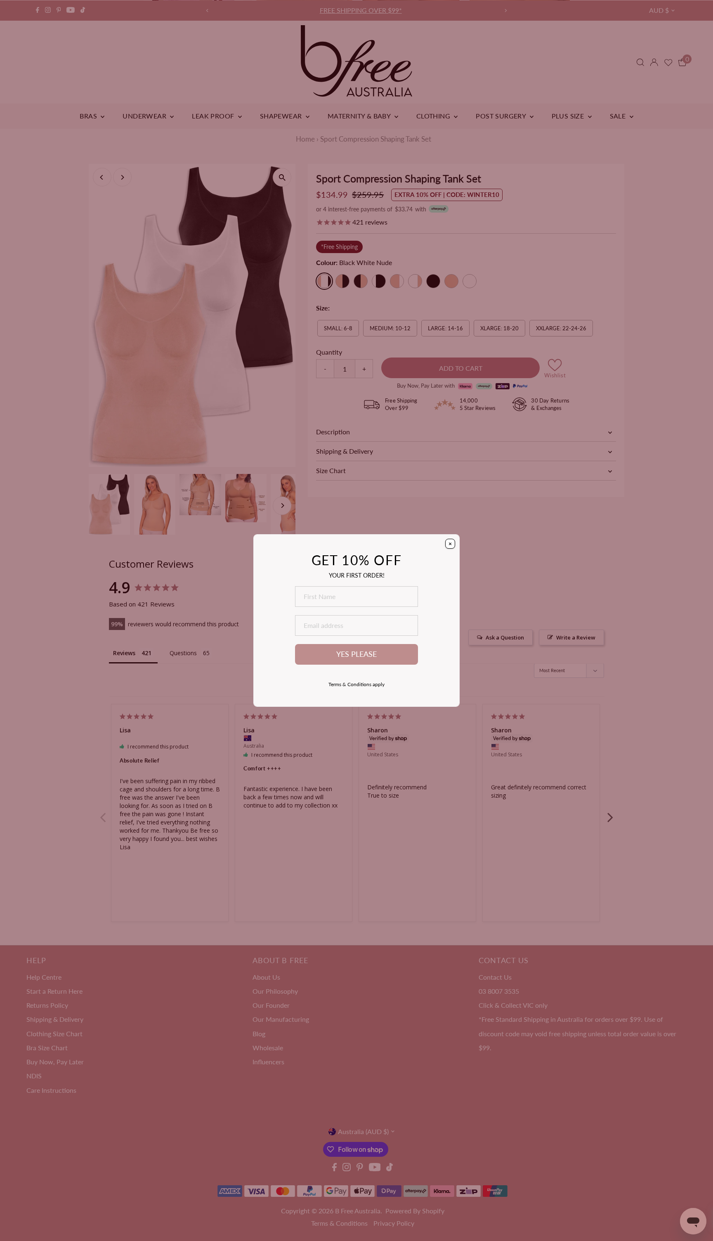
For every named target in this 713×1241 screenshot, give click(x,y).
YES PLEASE (356, 654)
